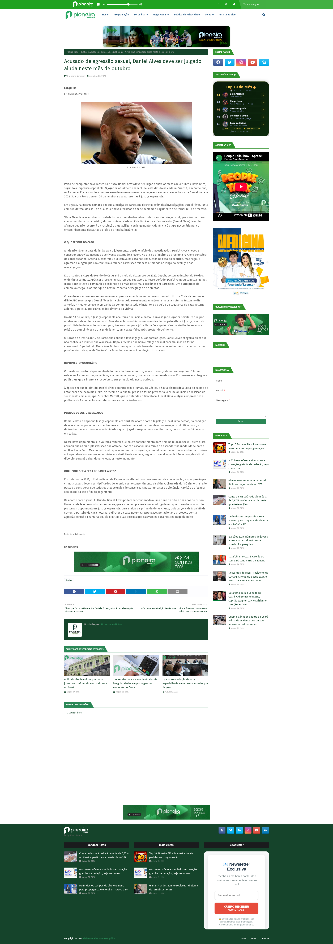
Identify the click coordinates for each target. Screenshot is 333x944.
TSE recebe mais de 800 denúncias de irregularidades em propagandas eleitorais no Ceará (135, 683)
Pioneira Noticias (76, 76)
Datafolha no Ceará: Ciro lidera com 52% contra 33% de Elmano (246, 558)
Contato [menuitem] (209, 14)
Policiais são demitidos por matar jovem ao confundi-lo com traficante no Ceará (85, 683)
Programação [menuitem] (121, 14)
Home (243, 938)
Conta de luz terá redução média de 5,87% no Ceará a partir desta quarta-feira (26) (247, 500)
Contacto (264, 938)
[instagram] (241, 62)
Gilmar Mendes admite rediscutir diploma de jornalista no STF (247, 482)
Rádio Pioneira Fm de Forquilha (99, 938)
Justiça (84, 52)
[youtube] (252, 62)
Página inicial (73, 52)
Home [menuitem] (105, 14)
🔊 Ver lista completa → (241, 131)
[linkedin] (265, 830)
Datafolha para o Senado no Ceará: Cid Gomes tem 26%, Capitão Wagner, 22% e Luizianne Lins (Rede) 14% (247, 598)
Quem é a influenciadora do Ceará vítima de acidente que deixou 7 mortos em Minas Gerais (248, 620)
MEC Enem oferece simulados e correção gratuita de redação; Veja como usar (248, 464)
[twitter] (229, 62)
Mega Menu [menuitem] (159, 14)
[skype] (264, 62)
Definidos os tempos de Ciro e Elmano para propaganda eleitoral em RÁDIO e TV (248, 520)
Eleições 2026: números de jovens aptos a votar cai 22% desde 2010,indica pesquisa (248, 540)
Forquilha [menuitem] (139, 14)
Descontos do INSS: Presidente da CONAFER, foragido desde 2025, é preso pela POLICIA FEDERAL (248, 576)
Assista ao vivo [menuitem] (227, 14)
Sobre (253, 938)
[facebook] (218, 62)
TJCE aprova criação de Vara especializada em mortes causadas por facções (185, 683)
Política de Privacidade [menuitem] (187, 14)
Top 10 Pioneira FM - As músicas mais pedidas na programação (247, 446)
